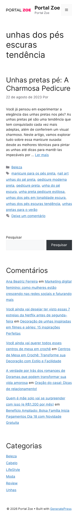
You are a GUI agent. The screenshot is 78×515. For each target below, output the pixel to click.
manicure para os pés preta (33, 173)
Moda (10, 476)
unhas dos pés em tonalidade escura (36, 198)
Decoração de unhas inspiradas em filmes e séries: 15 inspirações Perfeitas (38, 327)
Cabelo (11, 463)
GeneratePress (61, 509)
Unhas (11, 490)
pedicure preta (28, 185)
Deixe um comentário (28, 216)
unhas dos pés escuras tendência (33, 204)
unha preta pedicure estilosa (42, 192)
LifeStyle (13, 470)
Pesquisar (14, 237)
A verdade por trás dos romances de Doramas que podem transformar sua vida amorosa (36, 377)
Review (12, 483)
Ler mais (42, 155)
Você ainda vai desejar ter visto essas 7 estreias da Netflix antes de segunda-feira (38, 315)
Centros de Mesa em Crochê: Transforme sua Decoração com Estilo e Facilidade (38, 355)
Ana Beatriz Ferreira (22, 281)
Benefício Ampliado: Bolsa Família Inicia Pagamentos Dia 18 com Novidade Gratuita (37, 417)
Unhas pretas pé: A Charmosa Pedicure (38, 84)
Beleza (16, 167)
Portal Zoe (47, 8)
